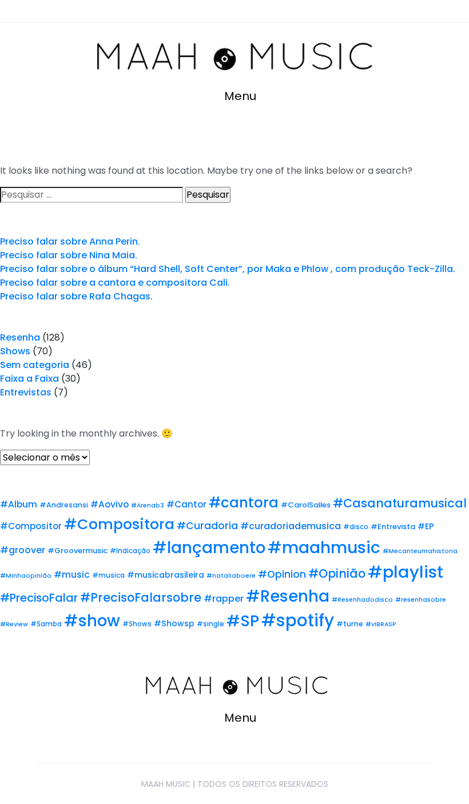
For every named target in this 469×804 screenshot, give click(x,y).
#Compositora (119, 524)
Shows (15, 351)
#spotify (297, 620)
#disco (355, 526)
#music (72, 575)
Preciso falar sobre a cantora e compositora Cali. (115, 282)
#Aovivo (109, 504)
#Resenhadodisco (362, 599)
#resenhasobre (420, 599)
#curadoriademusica (290, 526)
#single (210, 624)
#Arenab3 (147, 505)
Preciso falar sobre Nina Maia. (68, 255)
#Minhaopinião (25, 575)
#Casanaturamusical (400, 503)
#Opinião (336, 573)
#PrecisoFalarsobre (140, 597)
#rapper (224, 598)
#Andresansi (63, 505)
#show (92, 621)
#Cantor (186, 504)
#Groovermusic (77, 550)
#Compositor (31, 526)
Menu (238, 96)
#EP (426, 526)
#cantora (244, 503)
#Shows (137, 624)
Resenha (20, 337)
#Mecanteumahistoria (420, 551)
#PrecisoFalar (39, 598)
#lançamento (209, 548)
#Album (18, 504)
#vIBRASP (380, 624)
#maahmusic (324, 547)
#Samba (46, 624)
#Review (14, 624)
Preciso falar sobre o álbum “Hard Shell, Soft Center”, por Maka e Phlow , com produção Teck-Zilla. (227, 268)
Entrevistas (25, 392)
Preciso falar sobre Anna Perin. (70, 241)
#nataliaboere (231, 575)
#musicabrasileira (165, 575)
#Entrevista (393, 526)
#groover (22, 550)
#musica (108, 575)
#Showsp (174, 623)
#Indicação (130, 550)
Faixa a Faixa (29, 378)
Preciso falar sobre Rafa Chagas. (76, 296)
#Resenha (287, 596)
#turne (349, 624)
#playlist (405, 572)
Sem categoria (34, 364)
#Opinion (282, 574)
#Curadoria (207, 526)
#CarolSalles (306, 504)
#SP (242, 621)
